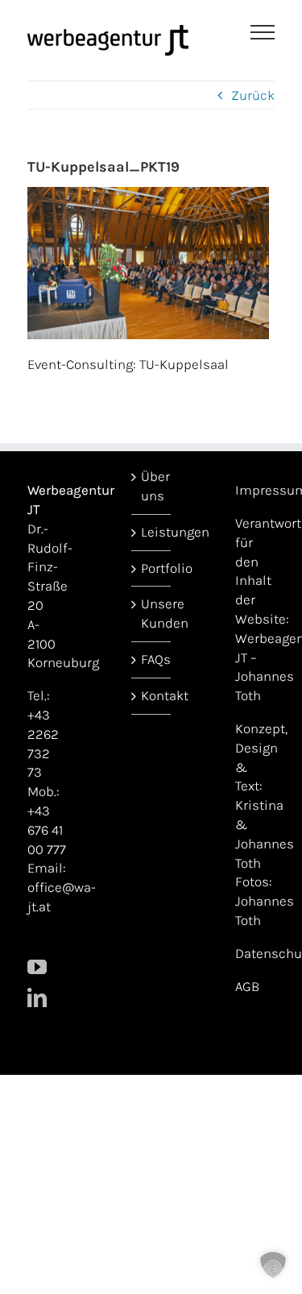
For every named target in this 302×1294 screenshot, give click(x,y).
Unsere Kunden (152, 613)
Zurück (253, 95)
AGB (247, 986)
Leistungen (152, 532)
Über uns (152, 486)
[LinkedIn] (37, 997)
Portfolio (152, 568)
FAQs (152, 659)
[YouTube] (37, 967)
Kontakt (152, 695)
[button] (273, 1265)
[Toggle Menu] (263, 32)
